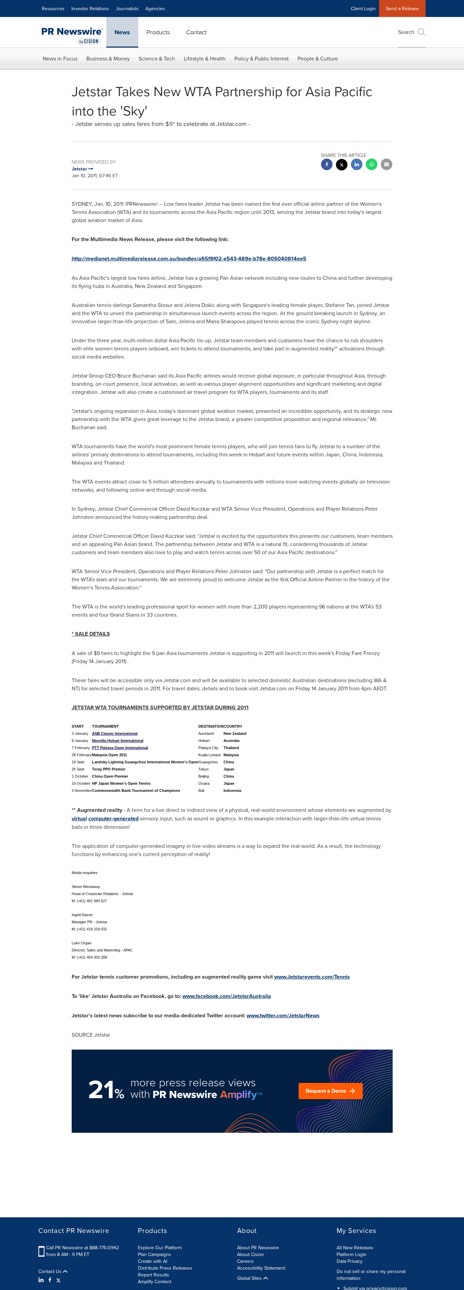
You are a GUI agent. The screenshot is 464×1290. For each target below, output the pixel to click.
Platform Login (352, 1254)
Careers (245, 1261)
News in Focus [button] (60, 58)
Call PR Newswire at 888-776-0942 (82, 1247)
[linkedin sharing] (356, 165)
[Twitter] (58, 1279)
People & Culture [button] (318, 58)
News (122, 32)
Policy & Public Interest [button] (261, 58)
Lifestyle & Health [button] (205, 58)
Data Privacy (349, 1261)
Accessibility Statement (261, 1268)
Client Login (363, 8)
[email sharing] (386, 165)
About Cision (250, 1254)
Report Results (153, 1274)
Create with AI (152, 1261)
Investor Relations (90, 8)
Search (406, 32)
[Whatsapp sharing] (371, 165)
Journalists (127, 8)
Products (158, 32)
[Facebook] (50, 1279)
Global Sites (250, 1278)
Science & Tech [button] (157, 58)
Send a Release (402, 8)
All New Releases (355, 1247)
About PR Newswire (258, 1247)
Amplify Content (154, 1281)
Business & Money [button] (108, 58)
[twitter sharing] (341, 165)
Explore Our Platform (160, 1247)
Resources (53, 8)
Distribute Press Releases (165, 1268)
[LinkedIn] (42, 1279)
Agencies (155, 8)
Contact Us (50, 1271)
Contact (196, 32)
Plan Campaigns (154, 1254)
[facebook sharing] (327, 165)
